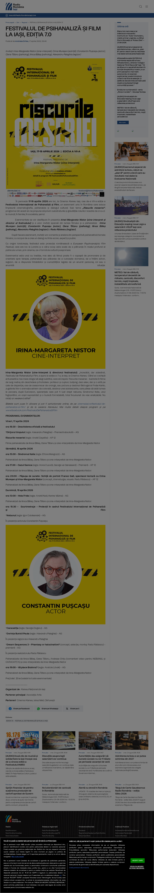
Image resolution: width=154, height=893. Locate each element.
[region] (77, 865)
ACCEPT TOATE (137, 860)
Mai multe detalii (17, 856)
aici (61, 875)
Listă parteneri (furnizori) (79, 867)
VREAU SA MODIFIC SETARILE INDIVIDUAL (136, 867)
